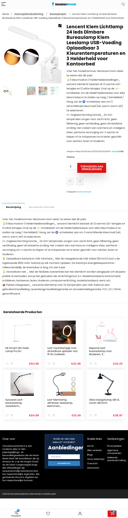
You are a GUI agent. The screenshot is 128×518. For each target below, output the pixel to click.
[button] (60, 25)
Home (5, 14)
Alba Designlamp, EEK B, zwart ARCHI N (104, 401)
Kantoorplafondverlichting (29, 14)
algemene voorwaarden (114, 452)
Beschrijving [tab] (13, 207)
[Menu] (3, 4)
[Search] (123, 4)
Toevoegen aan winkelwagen (91, 168)
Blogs (90, 454)
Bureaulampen (58, 14)
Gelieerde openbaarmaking (116, 459)
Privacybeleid (114, 446)
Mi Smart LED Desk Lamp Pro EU (17, 349)
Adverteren (93, 467)
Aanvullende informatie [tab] (41, 207)
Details (114, 151)
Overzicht (92, 463)
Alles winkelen (94, 450)
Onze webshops (95, 459)
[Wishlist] (48, 514)
